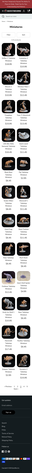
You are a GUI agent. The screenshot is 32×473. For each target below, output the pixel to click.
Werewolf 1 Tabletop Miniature (23, 203)
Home (3, 21)
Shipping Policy (7, 440)
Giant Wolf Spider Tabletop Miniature (23, 285)
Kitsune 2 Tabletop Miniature (8, 89)
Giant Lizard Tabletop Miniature (23, 146)
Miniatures (10, 21)
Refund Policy (7, 437)
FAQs (4, 430)
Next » (16, 389)
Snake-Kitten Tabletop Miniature (8, 203)
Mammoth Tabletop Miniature (8, 343)
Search (4, 423)
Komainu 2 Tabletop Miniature (23, 371)
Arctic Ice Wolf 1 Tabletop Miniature (8, 314)
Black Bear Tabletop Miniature (8, 174)
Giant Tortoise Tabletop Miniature (24, 231)
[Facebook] (3, 451)
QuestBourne (15, 468)
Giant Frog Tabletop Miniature (8, 231)
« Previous (8, 386)
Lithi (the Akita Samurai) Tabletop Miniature (8, 146)
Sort (23, 35)
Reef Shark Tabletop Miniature (24, 260)
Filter (8, 35)
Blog (3, 426)
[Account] (24, 10)
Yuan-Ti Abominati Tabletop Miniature (23, 117)
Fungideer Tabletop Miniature (8, 117)
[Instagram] (6, 451)
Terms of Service (8, 433)
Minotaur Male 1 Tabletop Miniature (23, 89)
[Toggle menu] (2, 11)
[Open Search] (3, 16)
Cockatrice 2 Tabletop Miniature (23, 60)
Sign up (8, 412)
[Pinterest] (9, 451)
